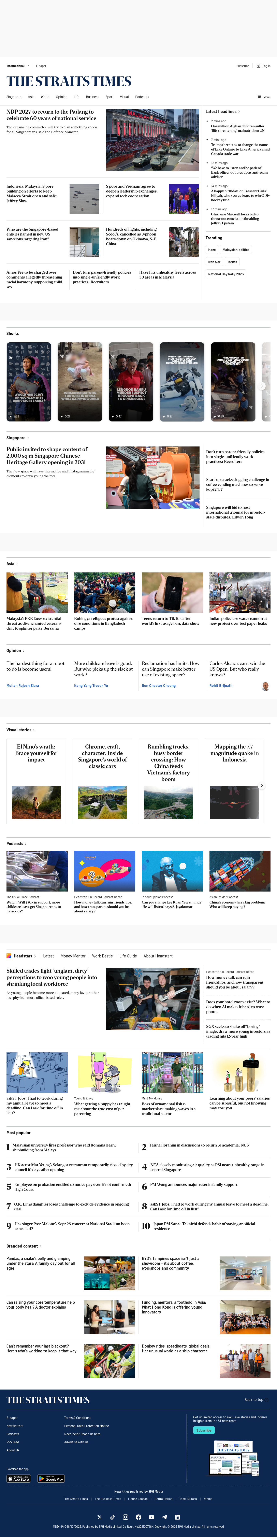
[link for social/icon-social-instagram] (125, 1517)
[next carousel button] (262, 386)
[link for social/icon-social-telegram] (164, 1517)
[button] (17, 65)
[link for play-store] (51, 1479)
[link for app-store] (19, 1479)
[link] (68, 81)
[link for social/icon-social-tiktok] (112, 1517)
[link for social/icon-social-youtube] (151, 1517)
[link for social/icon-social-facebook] (138, 1517)
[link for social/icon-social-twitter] (99, 1517)
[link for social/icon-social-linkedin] (177, 1517)
